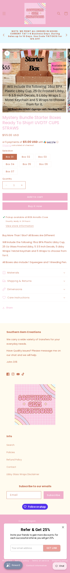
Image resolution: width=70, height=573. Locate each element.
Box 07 (10, 171)
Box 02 (26, 156)
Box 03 (42, 156)
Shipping (6, 145)
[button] (4, 13)
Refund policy (22, 560)
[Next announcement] (66, 35)
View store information (20, 226)
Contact (11, 467)
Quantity (7, 178)
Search (10, 445)
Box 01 (10, 156)
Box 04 (10, 164)
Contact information (36, 565)
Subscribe (53, 495)
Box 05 (27, 164)
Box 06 (43, 164)
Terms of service (40, 560)
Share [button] (9, 307)
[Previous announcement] (3, 35)
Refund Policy (14, 459)
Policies (11, 452)
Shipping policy (60, 560)
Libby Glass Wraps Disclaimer (23, 474)
